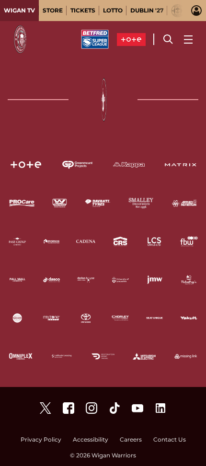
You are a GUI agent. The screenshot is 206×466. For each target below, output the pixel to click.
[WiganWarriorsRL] (45, 408)
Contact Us (169, 440)
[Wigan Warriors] (68, 408)
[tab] (19, 10)
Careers (131, 440)
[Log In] (196, 10)
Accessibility (90, 440)
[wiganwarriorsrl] (91, 408)
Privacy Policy (41, 440)
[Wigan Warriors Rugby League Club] (160, 408)
